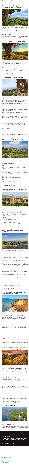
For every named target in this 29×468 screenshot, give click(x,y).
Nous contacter (4, 453)
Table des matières (5, 462)
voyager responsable (11, 37)
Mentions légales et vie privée (6, 457)
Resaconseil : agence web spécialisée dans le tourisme (14, 445)
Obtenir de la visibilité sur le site (12, 453)
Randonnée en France (5, 461)
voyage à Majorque (11, 423)
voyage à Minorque (23, 426)
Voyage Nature (4, 458)
